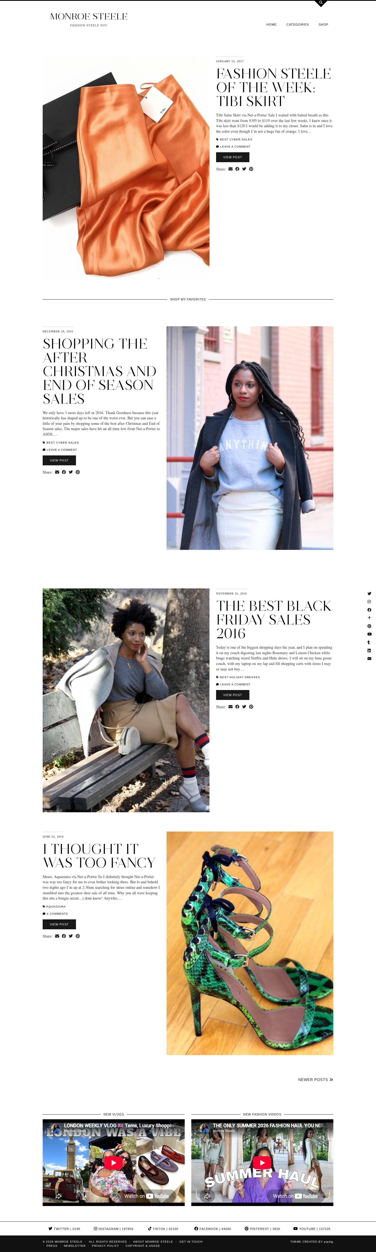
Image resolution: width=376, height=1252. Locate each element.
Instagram (115, 1229)
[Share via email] (230, 169)
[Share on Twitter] (244, 169)
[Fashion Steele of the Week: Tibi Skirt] (126, 168)
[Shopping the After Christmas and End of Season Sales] (250, 438)
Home (271, 24)
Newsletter (75, 1245)
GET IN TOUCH (191, 1241)
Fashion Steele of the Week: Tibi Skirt (273, 87)
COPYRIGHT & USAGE (143, 1245)
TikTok (165, 1229)
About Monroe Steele (153, 1241)
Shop (323, 24)
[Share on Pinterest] (251, 169)
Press (52, 1245)
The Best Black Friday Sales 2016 (274, 620)
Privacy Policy (105, 1245)
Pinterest (264, 1229)
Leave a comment (234, 146)
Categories (298, 24)
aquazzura (56, 906)
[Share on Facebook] (237, 169)
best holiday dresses (240, 677)
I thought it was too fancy (99, 856)
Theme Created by (311, 1241)
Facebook (214, 1229)
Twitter (66, 1229)
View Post (232, 157)
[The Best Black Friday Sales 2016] (126, 700)
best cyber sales (236, 139)
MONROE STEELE (89, 16)
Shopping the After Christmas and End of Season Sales (100, 371)
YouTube (314, 1229)
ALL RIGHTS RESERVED (108, 1241)
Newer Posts (313, 1080)
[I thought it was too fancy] (250, 943)
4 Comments (57, 913)
